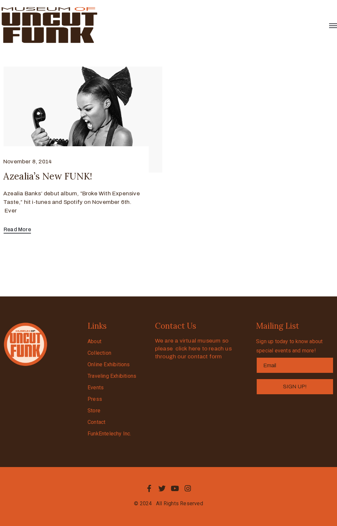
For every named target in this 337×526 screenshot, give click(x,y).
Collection (99, 353)
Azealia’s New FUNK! (47, 176)
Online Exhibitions (109, 364)
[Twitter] (162, 488)
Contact (96, 422)
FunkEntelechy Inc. (109, 433)
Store (94, 410)
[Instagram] (188, 488)
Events (96, 387)
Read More (17, 229)
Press (95, 399)
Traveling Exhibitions (112, 376)
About (94, 341)
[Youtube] (175, 488)
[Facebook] (149, 488)
